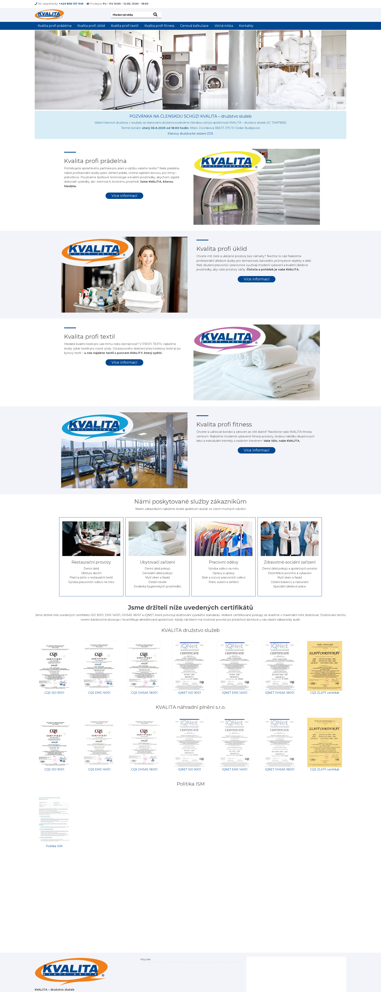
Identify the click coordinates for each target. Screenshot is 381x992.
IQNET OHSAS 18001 (279, 693)
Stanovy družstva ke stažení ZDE (190, 133)
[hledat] (156, 15)
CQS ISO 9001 (54, 693)
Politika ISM (54, 846)
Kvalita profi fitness (159, 26)
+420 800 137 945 (71, 3)
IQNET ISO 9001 (189, 693)
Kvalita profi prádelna (54, 26)
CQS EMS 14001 (99, 693)
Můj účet (145, 959)
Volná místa (224, 26)
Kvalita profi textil (125, 26)
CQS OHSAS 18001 (144, 693)
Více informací (124, 196)
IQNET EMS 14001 (234, 693)
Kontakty (246, 26)
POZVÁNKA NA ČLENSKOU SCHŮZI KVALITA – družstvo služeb (190, 116)
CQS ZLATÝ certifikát (324, 693)
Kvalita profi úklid (91, 26)
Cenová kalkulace (194, 26)
